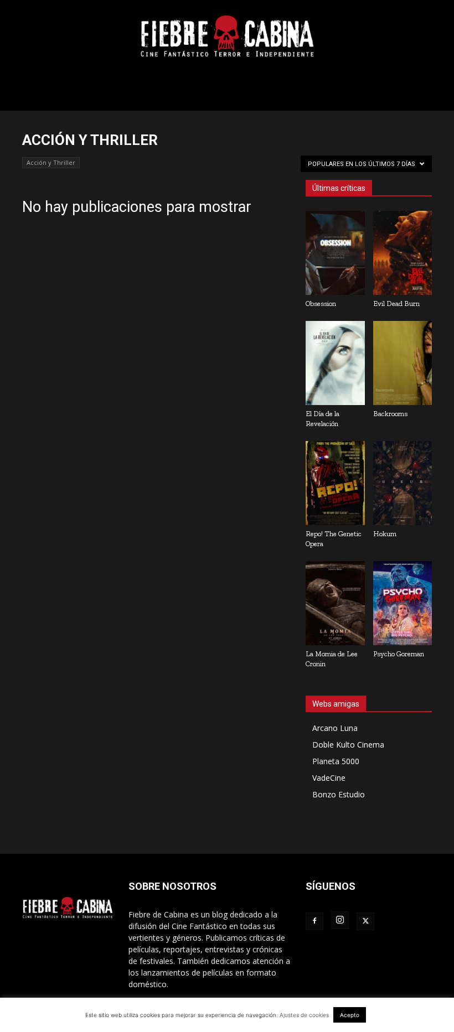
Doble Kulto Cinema (348, 744)
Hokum (384, 534)
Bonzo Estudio (338, 794)
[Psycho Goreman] (402, 603)
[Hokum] (402, 483)
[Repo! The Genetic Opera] (335, 483)
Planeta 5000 (335, 761)
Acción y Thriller (51, 162)
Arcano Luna (335, 728)
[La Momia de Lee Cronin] (335, 603)
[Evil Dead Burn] (402, 253)
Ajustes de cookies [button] (304, 1015)
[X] (365, 921)
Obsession (321, 303)
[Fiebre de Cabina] (227, 36)
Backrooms (390, 413)
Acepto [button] (349, 1015)
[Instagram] (340, 920)
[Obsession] (335, 253)
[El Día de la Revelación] (335, 363)
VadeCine (328, 777)
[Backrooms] (402, 363)
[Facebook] (314, 921)
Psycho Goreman (398, 654)
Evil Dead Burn (396, 303)
